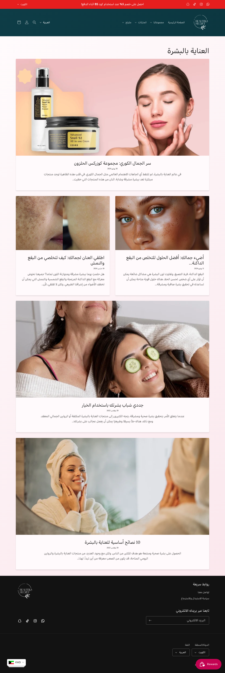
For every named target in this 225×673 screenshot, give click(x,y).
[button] (157, 22)
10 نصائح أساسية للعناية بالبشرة (112, 542)
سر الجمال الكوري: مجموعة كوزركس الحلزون (112, 163)
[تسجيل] (150, 620)
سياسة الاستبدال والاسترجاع (195, 598)
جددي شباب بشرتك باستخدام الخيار (112, 405)
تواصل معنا (203, 592)
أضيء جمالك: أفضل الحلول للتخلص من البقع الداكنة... (165, 260)
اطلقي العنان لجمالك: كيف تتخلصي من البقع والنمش (66, 260)
